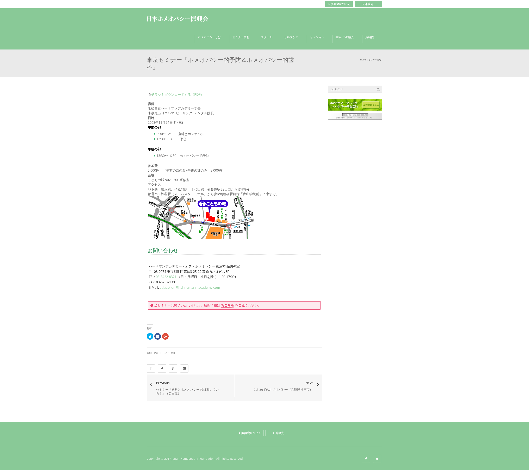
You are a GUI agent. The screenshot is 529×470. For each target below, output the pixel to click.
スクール (267, 37)
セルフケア (291, 37)
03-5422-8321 (166, 276)
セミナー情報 (241, 37)
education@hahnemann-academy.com (190, 287)
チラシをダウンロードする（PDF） (177, 94)
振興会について (339, 4)
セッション (317, 37)
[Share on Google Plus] (173, 368)
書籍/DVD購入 (345, 37)
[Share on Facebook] (151, 368)
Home (363, 59)
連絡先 (368, 4)
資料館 (369, 37)
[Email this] (184, 368)
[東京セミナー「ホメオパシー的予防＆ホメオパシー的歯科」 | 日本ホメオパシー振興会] (178, 18)
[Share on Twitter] (162, 368)
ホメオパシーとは (209, 37)
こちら (229, 305)
